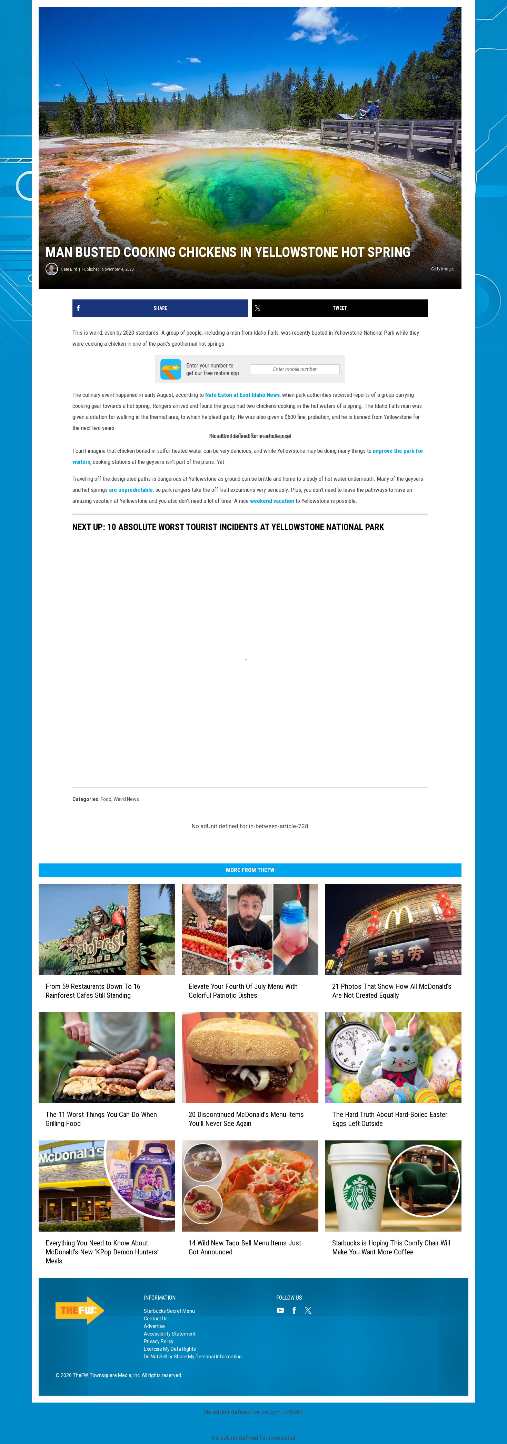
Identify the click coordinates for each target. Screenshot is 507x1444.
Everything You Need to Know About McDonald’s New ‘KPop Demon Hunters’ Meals (102, 1252)
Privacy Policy (158, 1341)
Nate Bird (69, 269)
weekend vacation (273, 500)
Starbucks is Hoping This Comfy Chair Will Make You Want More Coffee (391, 1247)
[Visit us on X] (311, 1310)
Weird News (126, 799)
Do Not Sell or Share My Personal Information (193, 1356)
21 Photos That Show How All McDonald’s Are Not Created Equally (391, 991)
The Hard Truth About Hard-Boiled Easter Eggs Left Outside (389, 1119)
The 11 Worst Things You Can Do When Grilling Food (101, 1119)
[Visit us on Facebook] (297, 1310)
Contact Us (156, 1318)
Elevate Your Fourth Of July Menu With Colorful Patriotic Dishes (243, 991)
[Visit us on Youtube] (283, 1310)
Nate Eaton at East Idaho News (242, 394)
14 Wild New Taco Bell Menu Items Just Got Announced (245, 1247)
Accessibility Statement (170, 1334)
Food (106, 799)
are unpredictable (131, 489)
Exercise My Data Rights (170, 1349)
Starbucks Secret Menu (169, 1311)
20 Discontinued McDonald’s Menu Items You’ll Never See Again (246, 1119)
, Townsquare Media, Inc (114, 1375)
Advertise (154, 1326)
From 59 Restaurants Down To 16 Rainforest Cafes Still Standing (93, 991)
